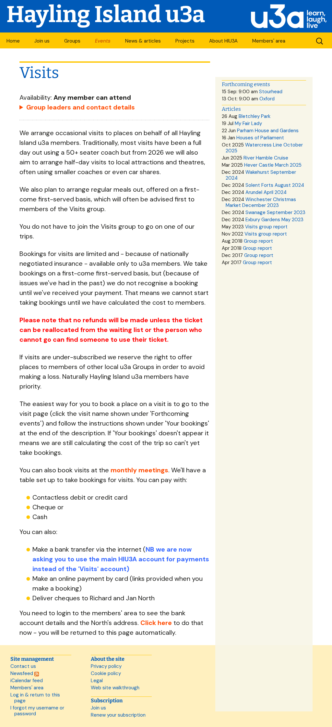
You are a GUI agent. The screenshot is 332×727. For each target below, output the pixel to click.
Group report (258, 241)
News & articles (143, 41)
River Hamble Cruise (265, 158)
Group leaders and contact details (80, 107)
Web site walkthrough (115, 687)
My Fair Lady (248, 123)
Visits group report (266, 226)
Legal (97, 680)
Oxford (267, 99)
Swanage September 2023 (275, 212)
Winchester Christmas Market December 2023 (261, 202)
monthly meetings (139, 470)
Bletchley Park (254, 116)
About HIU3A (223, 41)
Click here (156, 623)
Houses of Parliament (260, 137)
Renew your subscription (118, 715)
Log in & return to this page (35, 698)
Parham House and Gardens (268, 130)
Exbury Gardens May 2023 (274, 219)
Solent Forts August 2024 (274, 185)
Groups (72, 41)
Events (103, 41)
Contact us (23, 666)
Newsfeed (22, 673)
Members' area (268, 41)
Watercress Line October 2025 (264, 148)
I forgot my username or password (37, 711)
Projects (185, 41)
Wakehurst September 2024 (261, 175)
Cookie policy (106, 673)
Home (13, 41)
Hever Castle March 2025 (273, 165)
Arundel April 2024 (266, 192)
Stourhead (270, 91)
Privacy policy (106, 666)
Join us (42, 41)
